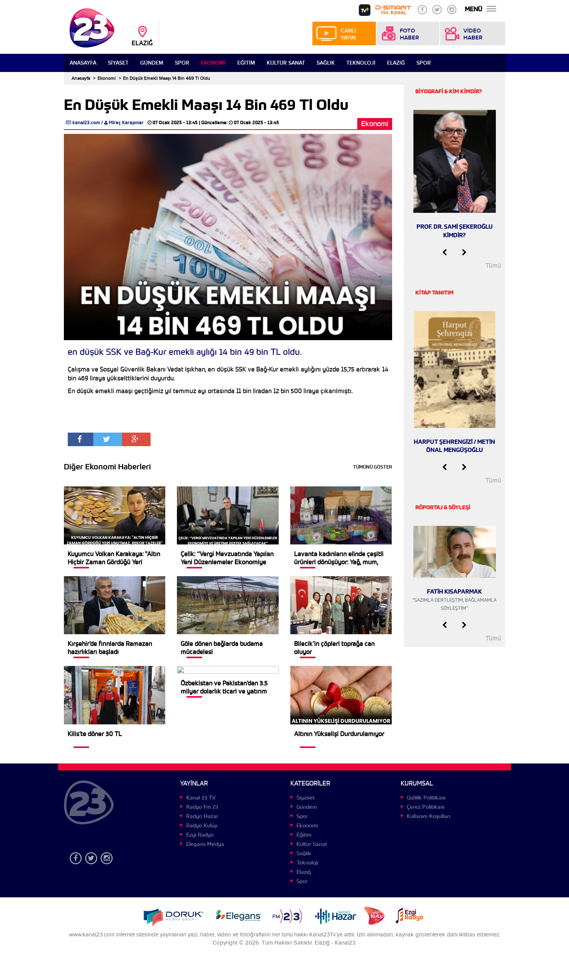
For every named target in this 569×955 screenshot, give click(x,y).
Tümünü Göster (372, 467)
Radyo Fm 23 (202, 806)
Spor (182, 63)
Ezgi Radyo (200, 834)
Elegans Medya (205, 843)
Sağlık (326, 63)
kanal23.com (86, 122)
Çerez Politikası (425, 806)
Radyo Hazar (202, 816)
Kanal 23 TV (201, 797)
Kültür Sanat (286, 63)
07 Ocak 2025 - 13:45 (175, 122)
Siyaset (118, 63)
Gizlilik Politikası (426, 797)
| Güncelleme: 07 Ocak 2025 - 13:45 (239, 122)
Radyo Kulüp (202, 825)
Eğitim (246, 63)
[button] (444, 253)
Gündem (151, 63)
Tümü (493, 265)
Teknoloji (360, 63)
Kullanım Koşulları (428, 816)
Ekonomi (213, 63)
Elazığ (396, 63)
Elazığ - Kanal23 (335, 943)
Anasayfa (83, 63)
